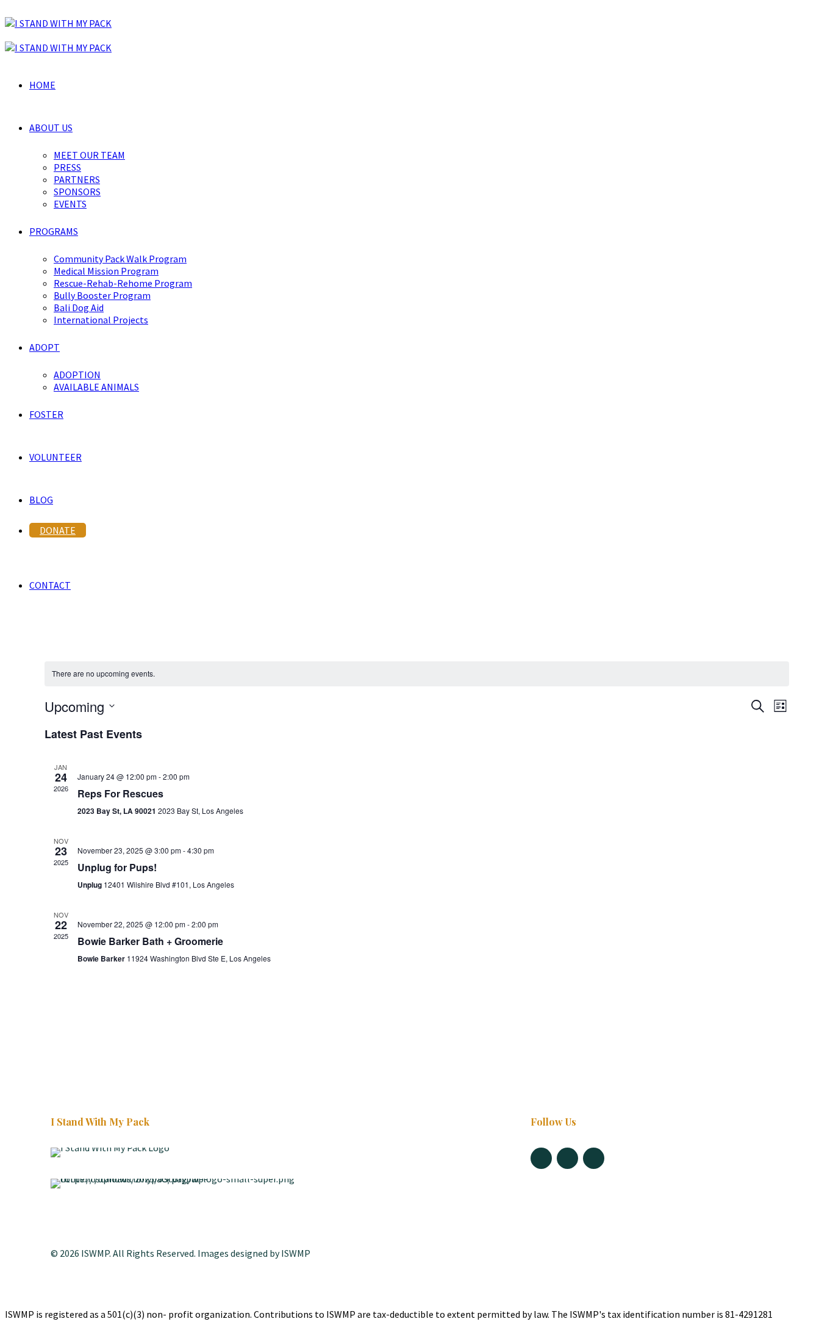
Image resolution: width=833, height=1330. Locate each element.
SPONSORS (77, 191)
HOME (42, 85)
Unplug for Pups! (117, 867)
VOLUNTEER (55, 457)
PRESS (67, 167)
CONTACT (50, 585)
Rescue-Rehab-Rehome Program (123, 283)
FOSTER (46, 414)
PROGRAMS (53, 231)
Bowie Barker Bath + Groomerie (150, 941)
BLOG (41, 500)
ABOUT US (51, 127)
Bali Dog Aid (79, 307)
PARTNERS (77, 179)
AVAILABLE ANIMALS (96, 387)
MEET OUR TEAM (89, 155)
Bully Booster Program (102, 295)
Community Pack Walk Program (120, 259)
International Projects (101, 320)
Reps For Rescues (120, 793)
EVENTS (70, 204)
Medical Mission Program (106, 271)
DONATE (58, 530)
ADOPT (44, 347)
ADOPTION (77, 374)
